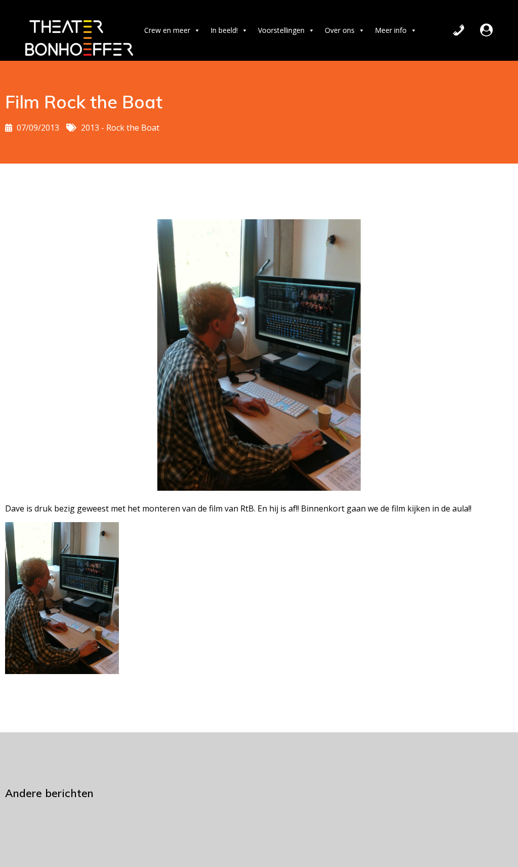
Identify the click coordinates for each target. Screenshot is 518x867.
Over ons (340, 30)
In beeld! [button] (224, 30)
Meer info (391, 30)
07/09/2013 (38, 127)
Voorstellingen (281, 30)
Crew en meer (167, 30)
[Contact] (458, 30)
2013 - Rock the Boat (120, 127)
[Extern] (486, 30)
